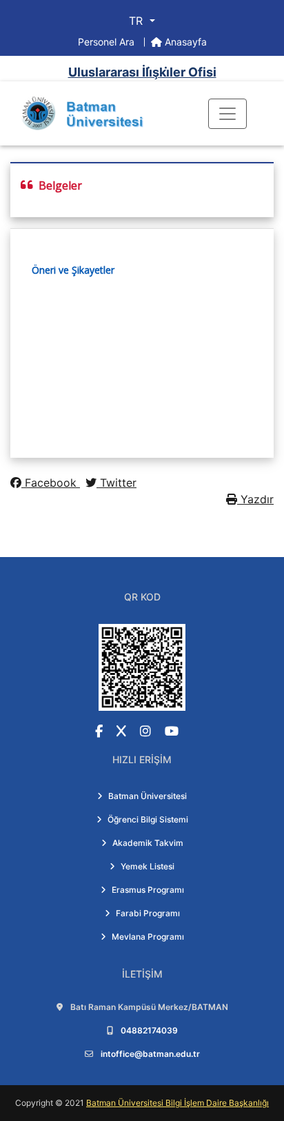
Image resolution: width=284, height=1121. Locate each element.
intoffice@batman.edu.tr (150, 1054)
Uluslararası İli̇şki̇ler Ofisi (142, 72)
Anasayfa (184, 42)
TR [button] (137, 21)
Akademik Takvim (147, 843)
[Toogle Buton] (227, 114)
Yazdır (255, 499)
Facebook (50, 482)
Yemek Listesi (147, 866)
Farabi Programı (148, 913)
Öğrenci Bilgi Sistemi (148, 819)
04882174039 (149, 1030)
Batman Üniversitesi (147, 796)
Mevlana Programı (148, 936)
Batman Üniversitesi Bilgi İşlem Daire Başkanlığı (177, 1103)
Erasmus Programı (148, 890)
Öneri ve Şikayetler (73, 269)
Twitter (116, 482)
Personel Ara (107, 42)
